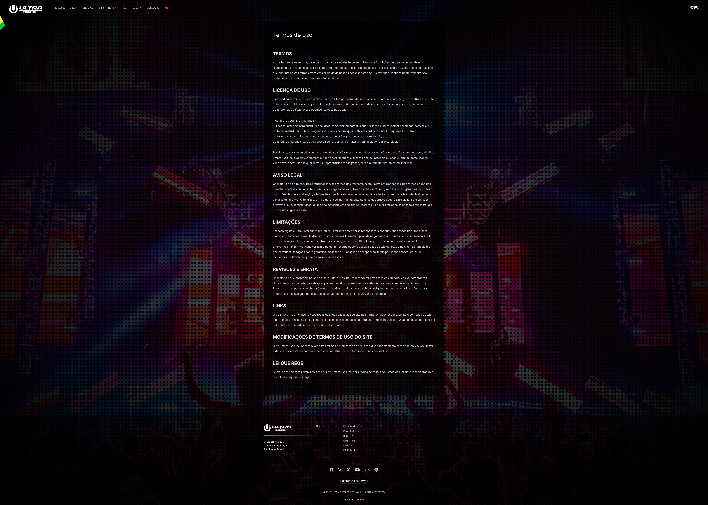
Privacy (348, 499)
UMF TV (348, 445)
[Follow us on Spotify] (376, 469)
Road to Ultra (351, 431)
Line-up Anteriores (93, 8)
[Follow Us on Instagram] (339, 469)
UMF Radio (349, 450)
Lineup (73, 8)
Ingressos (59, 8)
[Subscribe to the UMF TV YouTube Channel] (357, 469)
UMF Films (349, 440)
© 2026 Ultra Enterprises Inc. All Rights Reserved (354, 492)
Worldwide (153, 8)
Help (124, 8)
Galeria (137, 8)
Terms (361, 499)
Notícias (113, 8)
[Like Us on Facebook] (331, 469)
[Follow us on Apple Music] (354, 481)
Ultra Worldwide (352, 426)
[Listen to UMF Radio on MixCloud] (367, 469)
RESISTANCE (351, 435)
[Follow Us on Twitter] (348, 469)
